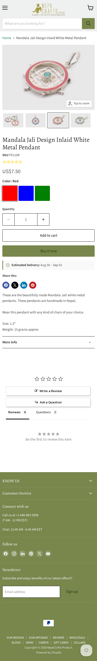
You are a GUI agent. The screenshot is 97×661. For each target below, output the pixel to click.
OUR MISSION (15, 638)
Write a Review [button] (51, 391)
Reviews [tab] (14, 412)
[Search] (88, 23)
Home (6, 38)
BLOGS (16, 643)
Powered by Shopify (48, 652)
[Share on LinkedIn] (23, 285)
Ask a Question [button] (51, 402)
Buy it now (48, 251)
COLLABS (79, 643)
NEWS (29, 643)
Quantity (8, 209)
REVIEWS (58, 638)
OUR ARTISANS (38, 638)
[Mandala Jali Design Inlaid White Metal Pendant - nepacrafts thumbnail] (13, 120)
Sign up (72, 591)
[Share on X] (14, 285)
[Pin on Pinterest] (32, 285)
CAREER (43, 643)
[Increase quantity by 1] (43, 219)
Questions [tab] (43, 412)
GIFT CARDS (61, 643)
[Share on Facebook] (5, 285)
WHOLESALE (77, 638)
